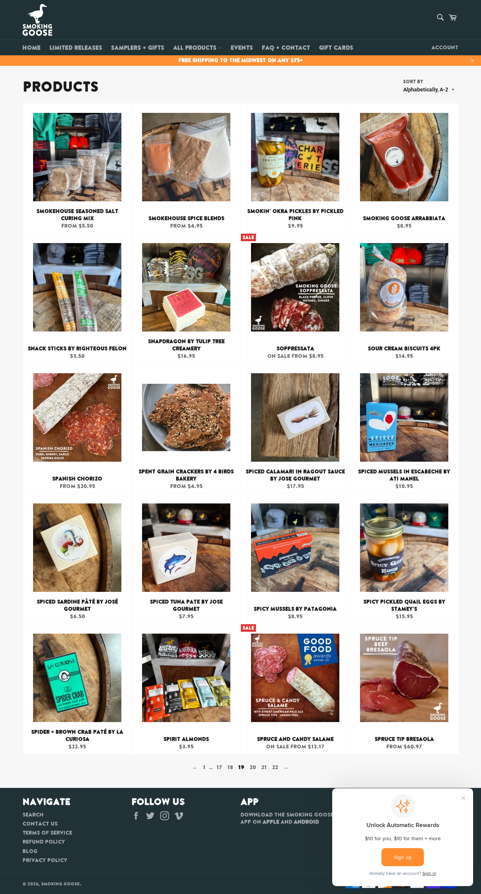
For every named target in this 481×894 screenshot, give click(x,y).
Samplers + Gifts (137, 47)
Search (33, 814)
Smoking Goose (60, 884)
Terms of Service (47, 832)
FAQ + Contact (286, 47)
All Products (195, 47)
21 (264, 767)
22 (275, 767)
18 (230, 767)
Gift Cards (336, 47)
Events (242, 47)
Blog (30, 851)
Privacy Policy (45, 860)
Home (32, 47)
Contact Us (40, 823)
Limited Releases (76, 47)
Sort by (413, 82)
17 (219, 767)
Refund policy (44, 841)
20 (253, 767)
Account (444, 47)
